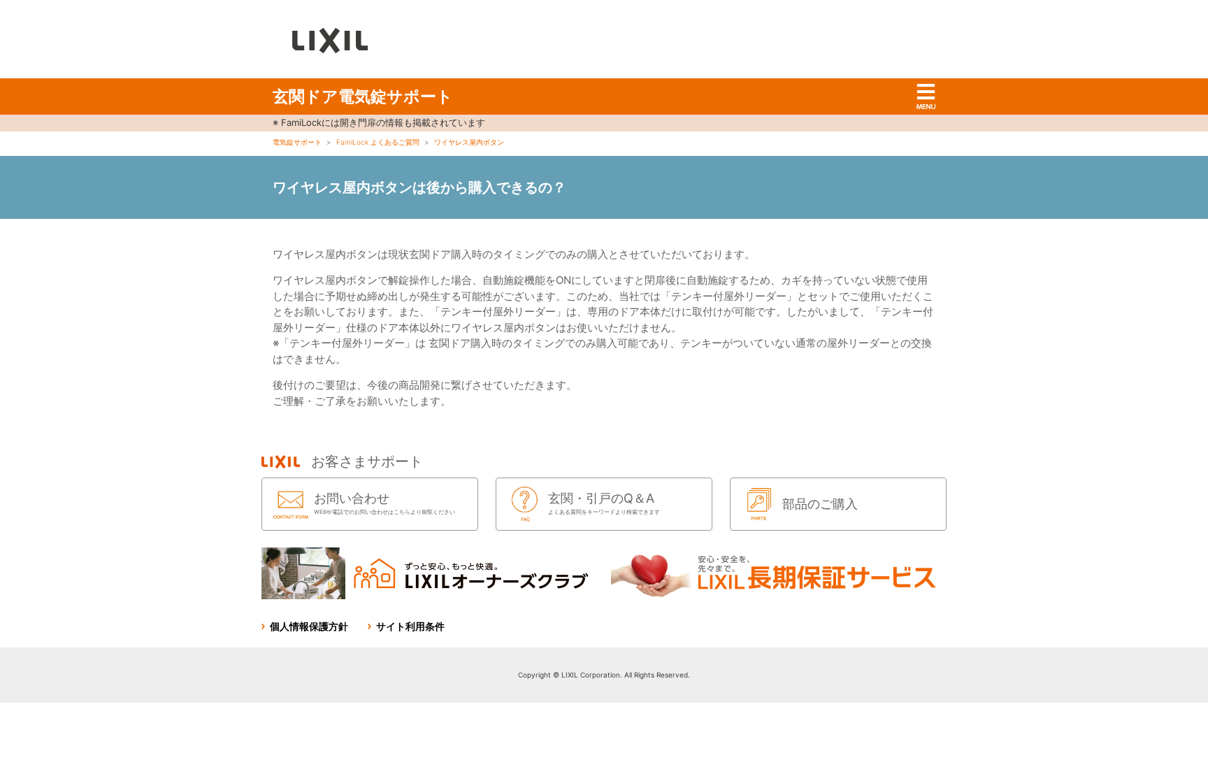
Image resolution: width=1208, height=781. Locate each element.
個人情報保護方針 (309, 626)
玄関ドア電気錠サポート (363, 96)
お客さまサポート (367, 461)
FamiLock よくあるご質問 (377, 142)
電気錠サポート (297, 142)
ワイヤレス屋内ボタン (469, 142)
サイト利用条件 (410, 626)
